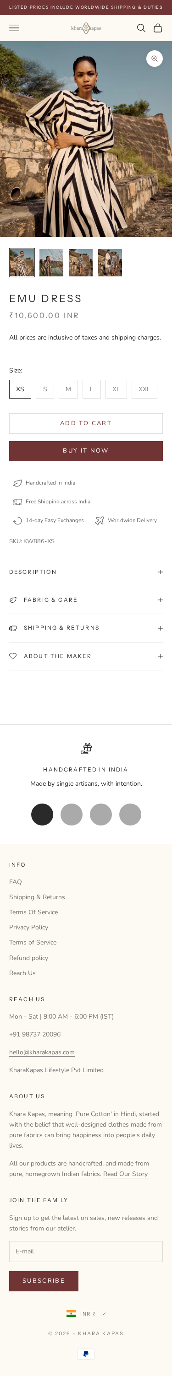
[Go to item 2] (51, 262)
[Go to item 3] (81, 262)
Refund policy (28, 958)
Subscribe (43, 1281)
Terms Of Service (33, 912)
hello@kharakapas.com (42, 1052)
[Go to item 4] (110, 262)
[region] (86, 765)
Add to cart (86, 423)
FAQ (15, 882)
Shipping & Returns (37, 897)
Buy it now (86, 451)
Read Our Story (125, 1174)
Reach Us (22, 973)
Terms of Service (32, 942)
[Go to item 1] (22, 262)
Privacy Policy (28, 927)
